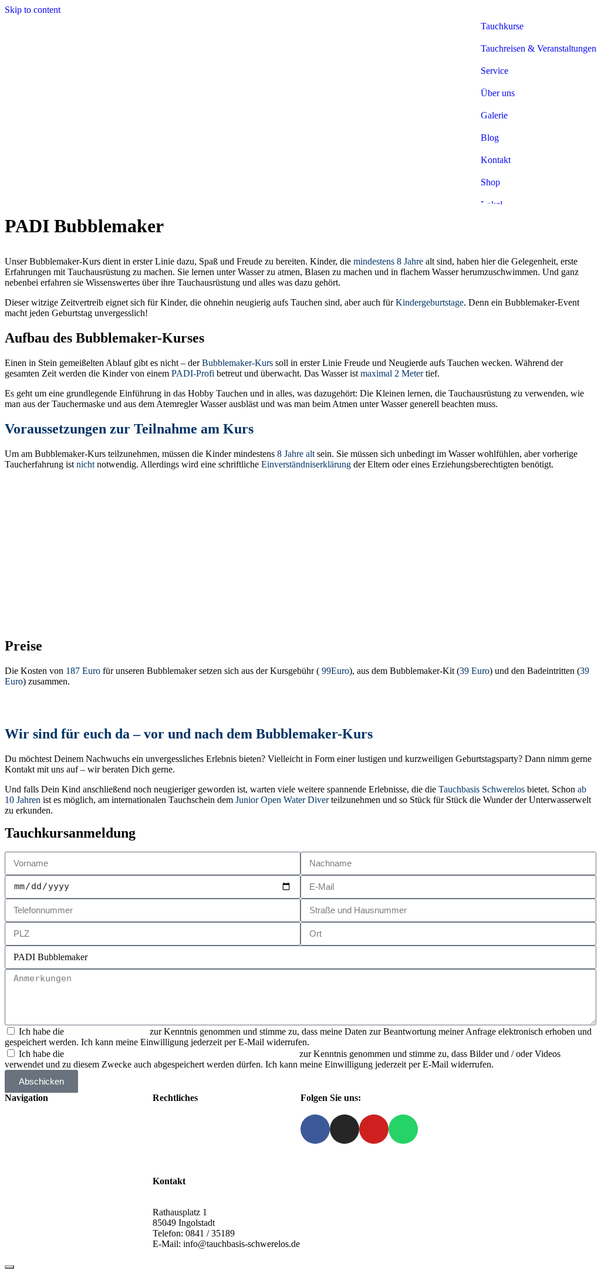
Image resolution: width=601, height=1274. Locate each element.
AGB (163, 1150)
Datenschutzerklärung (106, 1031)
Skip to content (32, 10)
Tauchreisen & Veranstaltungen (538, 48)
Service (494, 71)
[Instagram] (344, 1129)
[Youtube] (374, 1129)
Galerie (494, 115)
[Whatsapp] (403, 1129)
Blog (490, 138)
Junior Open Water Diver (282, 800)
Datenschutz (175, 1139)
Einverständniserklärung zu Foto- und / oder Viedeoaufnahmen (182, 1054)
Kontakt (20, 1182)
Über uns (498, 93)
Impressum (173, 1129)
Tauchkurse (502, 26)
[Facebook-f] (315, 1129)
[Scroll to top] (9, 1267)
